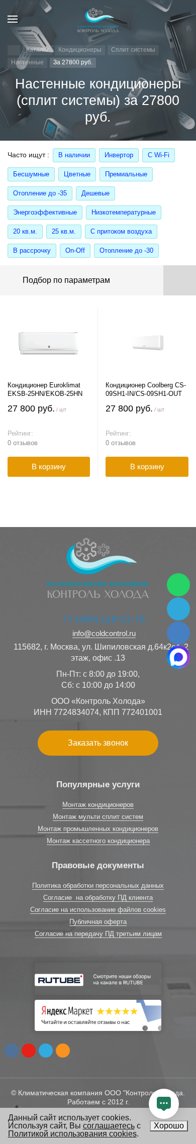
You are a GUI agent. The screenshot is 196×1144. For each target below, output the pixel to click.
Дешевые (95, 193)
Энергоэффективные (45, 212)
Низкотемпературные (123, 212)
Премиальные (126, 174)
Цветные (77, 174)
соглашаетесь (109, 1125)
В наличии (74, 155)
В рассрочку (32, 250)
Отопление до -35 (40, 193)
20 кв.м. (25, 231)
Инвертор (119, 155)
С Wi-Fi (158, 155)
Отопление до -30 (126, 250)
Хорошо (169, 1125)
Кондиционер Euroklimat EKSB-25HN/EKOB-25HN (45, 389)
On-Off (75, 250)
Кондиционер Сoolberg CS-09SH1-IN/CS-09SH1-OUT (146, 389)
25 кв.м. (64, 231)
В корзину (49, 466)
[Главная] (14, 50)
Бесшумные (31, 174)
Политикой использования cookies (72, 1133)
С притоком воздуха (121, 231)
